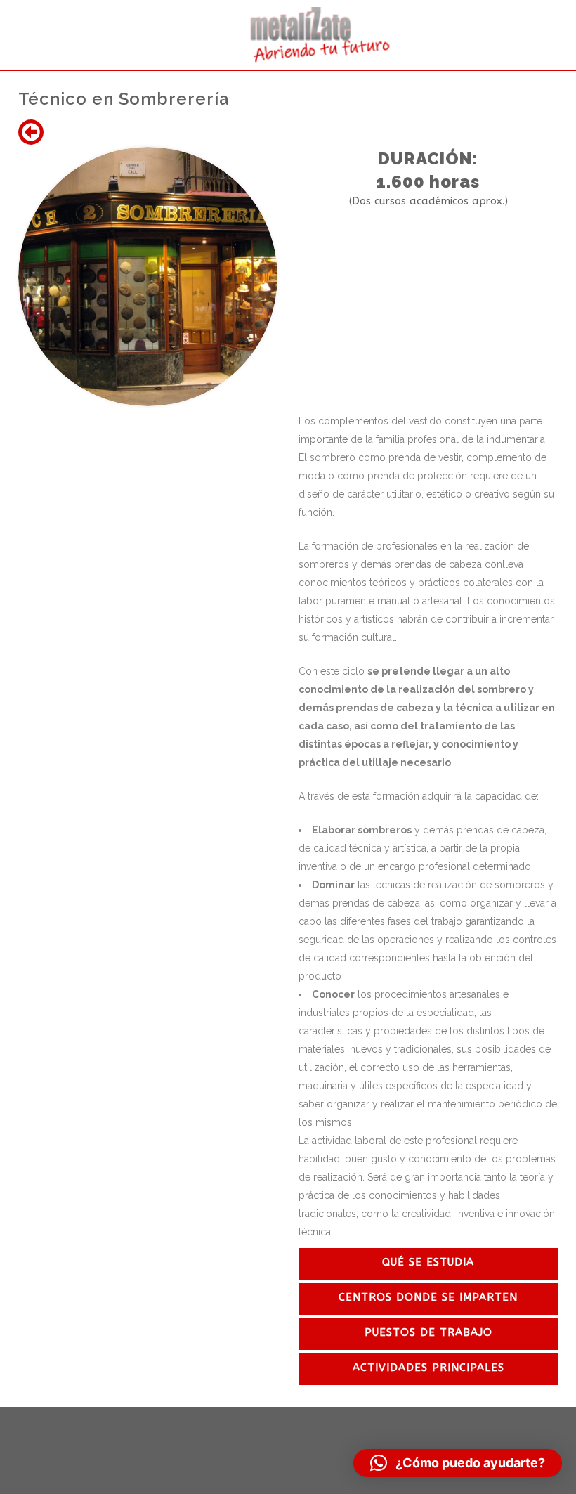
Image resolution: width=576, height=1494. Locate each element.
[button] (457, 1463)
